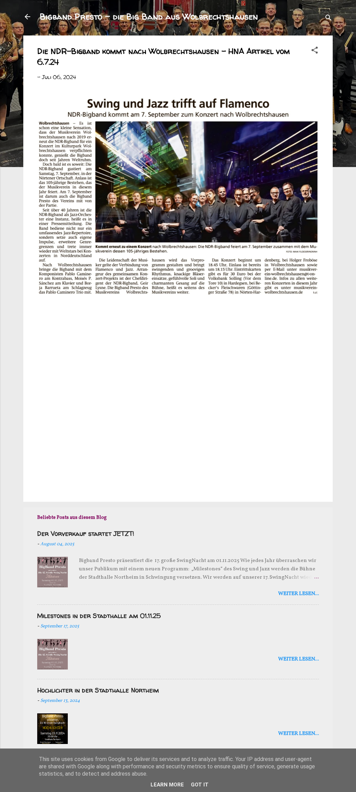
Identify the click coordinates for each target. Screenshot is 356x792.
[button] (314, 51)
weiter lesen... (298, 593)
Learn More (167, 785)
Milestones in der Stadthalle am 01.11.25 (99, 615)
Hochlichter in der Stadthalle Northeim (98, 690)
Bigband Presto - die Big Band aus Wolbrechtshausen (149, 16)
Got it (200, 785)
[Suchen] (328, 19)
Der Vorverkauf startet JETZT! (85, 533)
